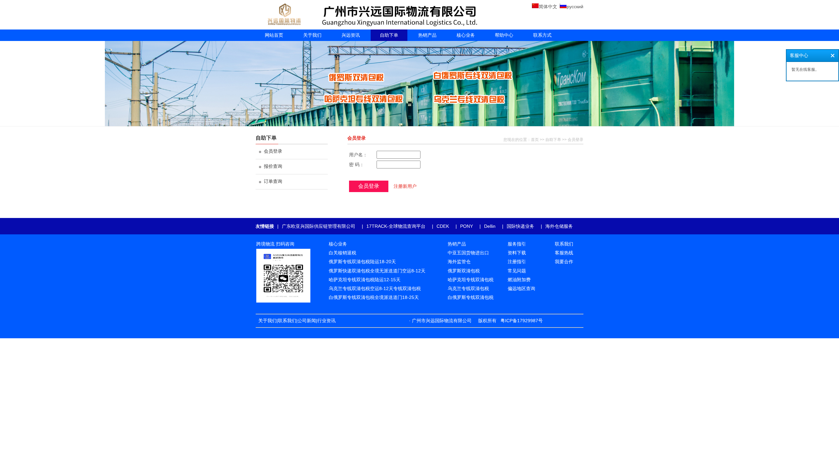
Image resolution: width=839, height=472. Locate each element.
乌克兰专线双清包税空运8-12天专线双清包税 (375, 288)
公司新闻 (307, 320)
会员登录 (273, 151)
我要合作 (564, 261)
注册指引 (517, 261)
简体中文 (548, 6)
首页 (535, 139)
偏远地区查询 (521, 288)
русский (575, 6)
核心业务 (466, 35)
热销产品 (427, 35)
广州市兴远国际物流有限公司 (442, 320)
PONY (466, 226)
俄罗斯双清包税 (464, 270)
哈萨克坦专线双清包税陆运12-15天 (364, 279)
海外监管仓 (459, 261)
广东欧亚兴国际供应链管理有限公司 (318, 226)
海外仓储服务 (559, 226)
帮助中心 (504, 35)
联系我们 (287, 320)
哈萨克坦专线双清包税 (471, 279)
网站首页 (274, 35)
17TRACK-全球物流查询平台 (395, 226)
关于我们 (312, 35)
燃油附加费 (519, 279)
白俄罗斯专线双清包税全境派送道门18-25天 (374, 297)
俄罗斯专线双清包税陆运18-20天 (362, 261)
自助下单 (389, 35)
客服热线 (564, 252)
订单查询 (273, 181)
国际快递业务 (520, 226)
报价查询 (273, 166)
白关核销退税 (342, 252)
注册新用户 (405, 186)
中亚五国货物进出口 (468, 252)
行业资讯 (327, 320)
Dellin (490, 226)
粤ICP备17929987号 (521, 320)
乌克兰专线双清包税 (468, 288)
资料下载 (517, 252)
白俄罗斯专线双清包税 (471, 297)
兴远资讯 (350, 35)
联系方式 (542, 35)
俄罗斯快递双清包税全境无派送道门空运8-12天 (377, 270)
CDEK (443, 226)
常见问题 (517, 270)
